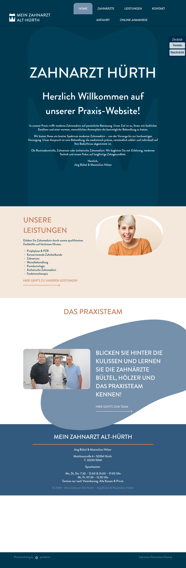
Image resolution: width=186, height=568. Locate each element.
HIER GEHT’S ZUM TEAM (112, 407)
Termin (177, 45)
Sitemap (168, 557)
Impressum (144, 557)
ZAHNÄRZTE (106, 9)
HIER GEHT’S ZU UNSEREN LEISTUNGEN (50, 280)
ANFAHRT (103, 20)
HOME (83, 9)
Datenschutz (157, 557)
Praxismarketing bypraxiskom (32, 557)
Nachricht (177, 52)
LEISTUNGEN (133, 9)
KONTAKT (158, 9)
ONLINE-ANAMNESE (133, 20)
